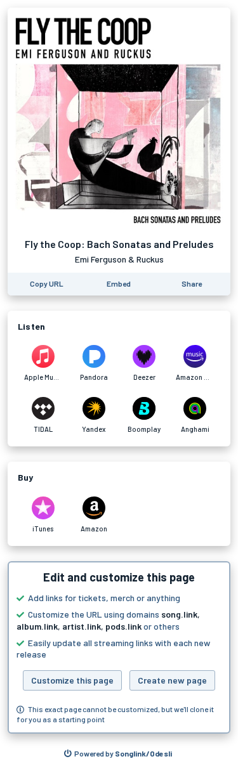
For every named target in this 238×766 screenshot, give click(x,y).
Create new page (172, 680)
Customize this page (72, 680)
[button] (119, 647)
